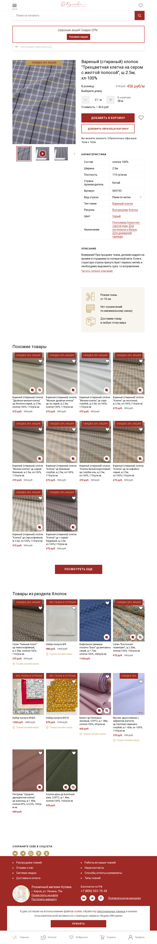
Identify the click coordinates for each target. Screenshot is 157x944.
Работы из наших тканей (100, 862)
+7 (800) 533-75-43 (94, 891)
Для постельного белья (124, 227)
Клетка (133, 209)
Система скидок (26, 872)
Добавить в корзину (108, 117)
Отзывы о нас (24, 867)
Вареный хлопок (122, 203)
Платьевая (119, 222)
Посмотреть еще (79, 569)
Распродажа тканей (29, 862)
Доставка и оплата (28, 878)
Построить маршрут (44, 899)
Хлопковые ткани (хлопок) (36, 46)
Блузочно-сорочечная (126, 224)
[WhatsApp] (31, 853)
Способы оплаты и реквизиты (103, 872)
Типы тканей (93, 878)
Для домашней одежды (122, 234)
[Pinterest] (39, 853)
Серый (116, 216)
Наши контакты (94, 867)
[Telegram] (23, 853)
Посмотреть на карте (45, 895)
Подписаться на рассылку (124, 898)
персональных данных (111, 911)
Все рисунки (120, 209)
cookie (78, 911)
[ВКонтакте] (15, 853)
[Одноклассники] (47, 853)
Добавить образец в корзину (108, 128)
